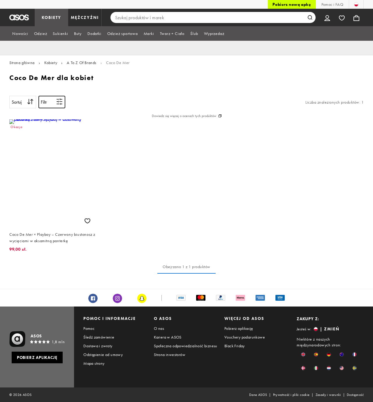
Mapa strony (93, 363)
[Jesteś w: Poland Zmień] (356, 4)
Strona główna (22, 62)
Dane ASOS (258, 394)
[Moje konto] (327, 17)
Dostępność (355, 394)
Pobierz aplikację (238, 328)
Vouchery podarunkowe (244, 337)
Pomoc (88, 328)
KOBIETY (51, 17)
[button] (303, 354)
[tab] (20, 33)
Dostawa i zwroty (97, 345)
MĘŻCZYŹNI (85, 17)
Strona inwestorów (169, 354)
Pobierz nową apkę (291, 4)
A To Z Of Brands (81, 62)
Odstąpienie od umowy (103, 354)
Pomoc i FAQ (332, 4)
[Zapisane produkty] (342, 17)
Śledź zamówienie (98, 337)
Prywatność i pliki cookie (291, 394)
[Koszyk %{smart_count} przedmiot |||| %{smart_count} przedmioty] (356, 17)
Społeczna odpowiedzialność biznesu (185, 345)
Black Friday (234, 345)
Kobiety (50, 62)
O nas (159, 328)
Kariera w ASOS (168, 337)
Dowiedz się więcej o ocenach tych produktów (184, 116)
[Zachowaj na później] (87, 220)
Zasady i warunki (328, 394)
